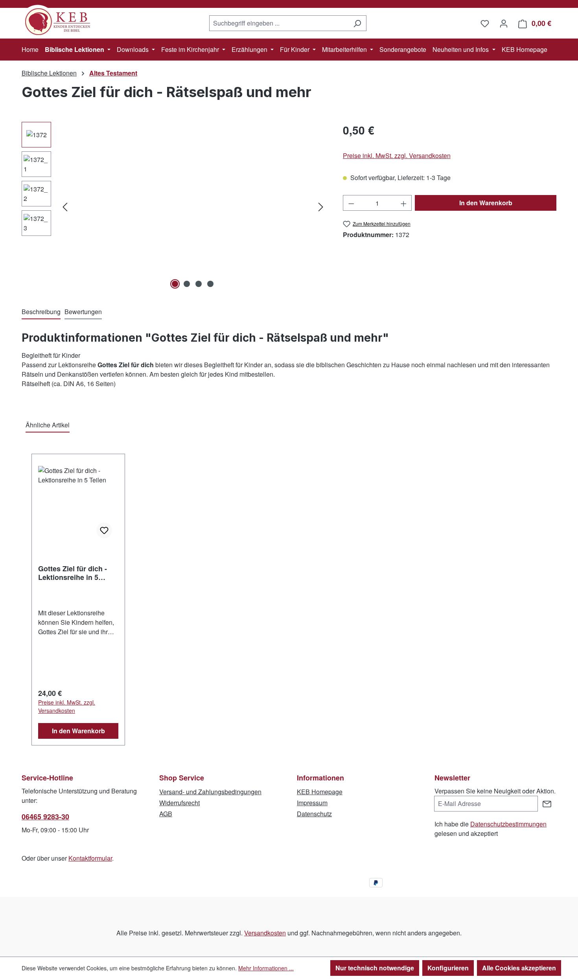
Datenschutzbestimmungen (508, 823)
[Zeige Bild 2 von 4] (187, 284)
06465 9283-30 (45, 817)
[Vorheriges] (65, 206)
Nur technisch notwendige (374, 967)
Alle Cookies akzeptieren (519, 967)
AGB (165, 813)
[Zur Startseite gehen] (61, 21)
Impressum (312, 802)
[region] (174, 206)
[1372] (193, 206)
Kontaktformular (90, 858)
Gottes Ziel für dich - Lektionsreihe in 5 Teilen (72, 573)
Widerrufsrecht (179, 802)
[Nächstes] (321, 206)
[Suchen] (357, 23)
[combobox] (278, 23)
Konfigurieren (448, 967)
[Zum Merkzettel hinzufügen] (104, 530)
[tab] (41, 312)
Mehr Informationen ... (266, 968)
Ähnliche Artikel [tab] (48, 424)
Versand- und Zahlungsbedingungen (210, 791)
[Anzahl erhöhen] (404, 203)
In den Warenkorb (485, 202)
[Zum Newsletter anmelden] (547, 804)
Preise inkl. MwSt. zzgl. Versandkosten (397, 155)
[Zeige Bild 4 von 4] (210, 284)
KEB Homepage (319, 791)
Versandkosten (265, 932)
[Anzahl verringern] (351, 203)
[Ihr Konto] (503, 23)
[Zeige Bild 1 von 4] (175, 284)
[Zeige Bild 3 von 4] (198, 284)
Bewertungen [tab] (83, 311)
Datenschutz (314, 813)
